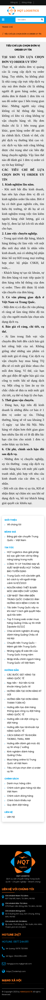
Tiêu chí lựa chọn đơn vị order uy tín (22, 34)
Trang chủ (7, 27)
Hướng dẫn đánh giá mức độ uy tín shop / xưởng (23, 745)
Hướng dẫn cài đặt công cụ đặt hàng (22, 721)
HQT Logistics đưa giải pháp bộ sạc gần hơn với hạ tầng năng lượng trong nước (23, 556)
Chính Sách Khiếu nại (19, 800)
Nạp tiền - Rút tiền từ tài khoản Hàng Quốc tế (20, 685)
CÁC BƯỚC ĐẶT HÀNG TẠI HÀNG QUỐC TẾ (21, 677)
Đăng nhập (27, 3)
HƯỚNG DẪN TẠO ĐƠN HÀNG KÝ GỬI (24, 693)
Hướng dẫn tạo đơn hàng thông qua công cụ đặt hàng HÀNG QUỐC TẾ (23, 711)
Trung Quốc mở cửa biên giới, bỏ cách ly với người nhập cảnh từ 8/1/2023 (23, 580)
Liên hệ (11, 817)
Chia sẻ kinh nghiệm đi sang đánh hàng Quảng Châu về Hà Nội (23, 635)
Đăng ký (14, 3)
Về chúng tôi (14, 524)
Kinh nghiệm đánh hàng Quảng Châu (20, 754)
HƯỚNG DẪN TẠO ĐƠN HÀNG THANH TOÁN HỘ (22, 701)
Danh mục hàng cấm (19, 783)
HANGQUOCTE (26, 992)
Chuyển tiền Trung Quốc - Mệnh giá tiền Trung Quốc (22, 645)
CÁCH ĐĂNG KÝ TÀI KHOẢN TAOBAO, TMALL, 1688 (21, 737)
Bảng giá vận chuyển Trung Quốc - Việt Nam (22, 539)
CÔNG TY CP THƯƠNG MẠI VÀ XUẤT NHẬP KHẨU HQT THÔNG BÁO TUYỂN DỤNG (23, 568)
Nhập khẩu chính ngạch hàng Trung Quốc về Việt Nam (23, 661)
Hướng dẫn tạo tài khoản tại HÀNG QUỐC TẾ (23, 729)
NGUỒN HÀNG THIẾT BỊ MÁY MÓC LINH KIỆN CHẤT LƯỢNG (22, 590)
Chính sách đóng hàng (20, 796)
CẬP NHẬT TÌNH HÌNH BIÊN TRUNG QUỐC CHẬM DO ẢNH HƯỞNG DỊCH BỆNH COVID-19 (23, 599)
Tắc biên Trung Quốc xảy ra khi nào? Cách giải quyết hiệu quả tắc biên (24, 611)
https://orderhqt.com (16, 972)
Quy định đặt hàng (17, 805)
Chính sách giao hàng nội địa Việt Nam (24, 790)
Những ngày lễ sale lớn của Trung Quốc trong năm (22, 653)
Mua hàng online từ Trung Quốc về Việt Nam (21, 762)
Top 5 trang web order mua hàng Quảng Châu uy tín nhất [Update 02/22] (24, 623)
